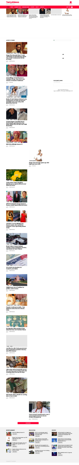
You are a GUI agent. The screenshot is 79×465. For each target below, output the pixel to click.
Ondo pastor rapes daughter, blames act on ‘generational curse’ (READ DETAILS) (16, 184)
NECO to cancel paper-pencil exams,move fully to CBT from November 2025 (41, 433)
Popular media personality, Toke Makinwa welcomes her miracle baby (15, 308)
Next (72, 13)
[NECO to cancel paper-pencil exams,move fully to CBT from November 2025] (31, 434)
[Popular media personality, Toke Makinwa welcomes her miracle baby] (16, 300)
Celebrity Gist (17, 7)
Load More (28, 423)
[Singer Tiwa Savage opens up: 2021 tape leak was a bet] (67, 11)
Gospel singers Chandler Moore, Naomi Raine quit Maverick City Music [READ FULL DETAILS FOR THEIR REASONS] (45, 16)
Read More (14, 440)
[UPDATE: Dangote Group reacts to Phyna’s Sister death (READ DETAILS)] (16, 196)
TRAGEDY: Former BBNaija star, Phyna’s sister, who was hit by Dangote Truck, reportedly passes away (16, 226)
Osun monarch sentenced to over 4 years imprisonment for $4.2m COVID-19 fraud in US (39, 416)
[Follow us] (67, 7)
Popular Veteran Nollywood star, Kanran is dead (19, 450)
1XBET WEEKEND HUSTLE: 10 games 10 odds (65, 453)
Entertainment (10, 142)
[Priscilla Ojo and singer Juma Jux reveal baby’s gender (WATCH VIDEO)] (8, 444)
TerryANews (12, 2)
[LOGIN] (72, 7)
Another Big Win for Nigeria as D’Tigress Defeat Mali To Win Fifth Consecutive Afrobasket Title (65, 433)
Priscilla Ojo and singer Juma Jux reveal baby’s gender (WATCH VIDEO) (19, 443)
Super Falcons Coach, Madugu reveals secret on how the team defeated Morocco (64, 440)
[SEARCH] (69, 7)
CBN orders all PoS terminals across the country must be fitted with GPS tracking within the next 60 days (16, 371)
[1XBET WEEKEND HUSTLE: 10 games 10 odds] (54, 454)
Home (8, 7)
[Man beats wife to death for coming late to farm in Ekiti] (16, 385)
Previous (6, 13)
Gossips (32, 7)
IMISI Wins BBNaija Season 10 (56, 14)
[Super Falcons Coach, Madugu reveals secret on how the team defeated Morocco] (54, 440)
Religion (15, 119)
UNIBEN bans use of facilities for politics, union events (15, 288)
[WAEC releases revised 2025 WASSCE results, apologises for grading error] (31, 440)
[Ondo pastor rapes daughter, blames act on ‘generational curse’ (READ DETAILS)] (16, 175)
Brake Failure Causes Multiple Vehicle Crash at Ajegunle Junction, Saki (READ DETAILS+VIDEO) (16, 247)
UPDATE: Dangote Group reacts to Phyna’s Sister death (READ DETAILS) (16, 204)
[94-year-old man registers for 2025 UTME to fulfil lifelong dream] (31, 447)
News (12, 7)
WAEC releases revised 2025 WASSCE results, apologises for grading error (41, 440)
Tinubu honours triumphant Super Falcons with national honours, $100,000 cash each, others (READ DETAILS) (65, 447)
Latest (70, 3)
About (37, 7)
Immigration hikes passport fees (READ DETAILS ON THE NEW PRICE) (16, 329)
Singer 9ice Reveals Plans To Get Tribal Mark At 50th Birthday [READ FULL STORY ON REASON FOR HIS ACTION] (11, 15)
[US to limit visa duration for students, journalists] (16, 260)
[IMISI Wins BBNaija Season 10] (56, 11)
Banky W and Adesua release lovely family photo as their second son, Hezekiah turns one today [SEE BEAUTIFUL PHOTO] (33, 16)
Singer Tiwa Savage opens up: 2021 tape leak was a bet (67, 15)
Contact (42, 7)
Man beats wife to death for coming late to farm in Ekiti (16, 395)
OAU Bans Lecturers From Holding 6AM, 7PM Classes (42, 451)
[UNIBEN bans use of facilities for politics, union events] (16, 280)
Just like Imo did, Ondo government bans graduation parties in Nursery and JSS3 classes (16, 349)
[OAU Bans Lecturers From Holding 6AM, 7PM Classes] (31, 452)
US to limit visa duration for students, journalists (14, 268)
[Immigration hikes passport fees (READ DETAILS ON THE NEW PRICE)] (16, 321)
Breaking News (25, 7)
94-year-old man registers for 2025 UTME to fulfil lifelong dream (42, 446)
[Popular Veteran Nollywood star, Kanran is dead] (8, 451)
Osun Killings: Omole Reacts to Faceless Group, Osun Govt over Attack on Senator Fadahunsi (23, 15)
